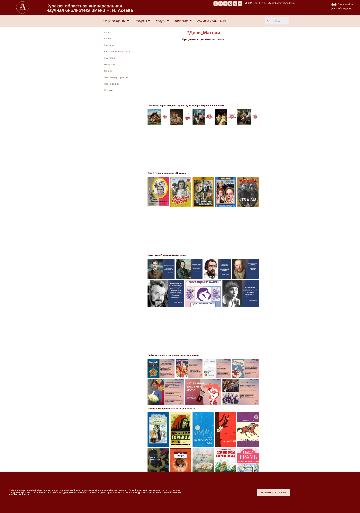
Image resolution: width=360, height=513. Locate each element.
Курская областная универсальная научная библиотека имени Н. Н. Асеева (89, 8)
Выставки (109, 58)
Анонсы (108, 32)
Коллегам (181, 21)
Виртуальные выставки (117, 51)
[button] (273, 492)
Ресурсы (141, 21)
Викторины (110, 45)
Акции (107, 38)
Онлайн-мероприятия (116, 77)
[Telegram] (235, 3)
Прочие (108, 90)
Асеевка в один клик (211, 20)
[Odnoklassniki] (215, 3)
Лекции (108, 70)
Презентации (111, 83)
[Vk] (225, 3)
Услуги (160, 21)
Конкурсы (109, 64)
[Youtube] (220, 3)
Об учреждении (114, 21)
